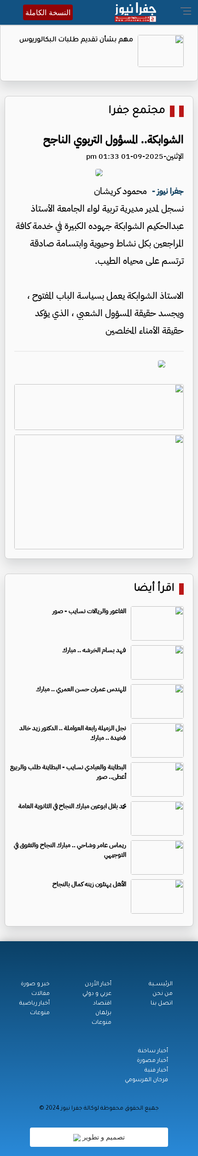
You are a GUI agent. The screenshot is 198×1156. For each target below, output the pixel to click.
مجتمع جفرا (137, 111)
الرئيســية (161, 984)
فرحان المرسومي (146, 1080)
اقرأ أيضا (154, 589)
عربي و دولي (96, 994)
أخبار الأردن (98, 984)
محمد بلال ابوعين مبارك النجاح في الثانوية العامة (72, 806)
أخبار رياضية (34, 1003)
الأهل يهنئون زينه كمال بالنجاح (89, 884)
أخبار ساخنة (153, 1051)
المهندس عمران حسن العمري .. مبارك (81, 689)
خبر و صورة (35, 984)
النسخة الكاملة (47, 12)
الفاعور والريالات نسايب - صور (89, 611)
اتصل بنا (162, 1003)
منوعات (101, 1023)
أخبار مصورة (152, 1061)
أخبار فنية (156, 1070)
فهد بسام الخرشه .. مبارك (94, 650)
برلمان (103, 1013)
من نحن (162, 994)
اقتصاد (102, 1003)
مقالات (40, 994)
